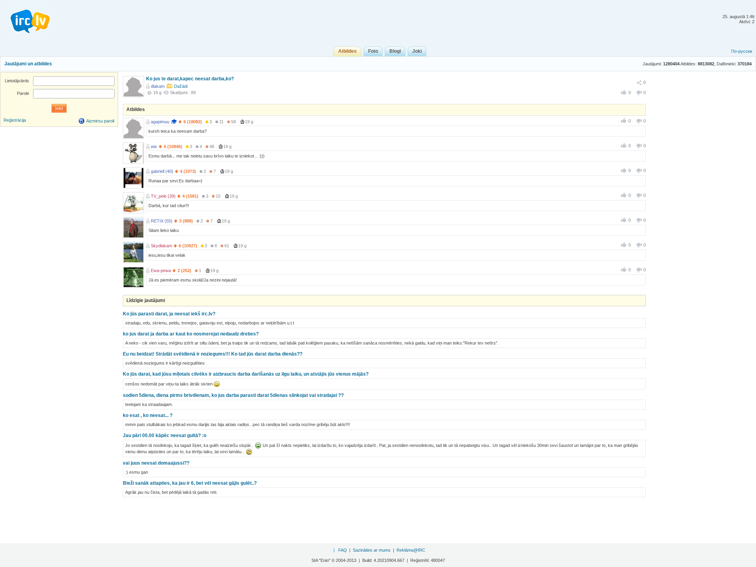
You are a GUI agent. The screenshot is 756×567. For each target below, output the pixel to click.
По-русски (741, 51)
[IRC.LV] (25, 19)
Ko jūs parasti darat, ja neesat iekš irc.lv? (169, 314)
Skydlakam (161, 245)
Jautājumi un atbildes (28, 64)
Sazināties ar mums (372, 550)
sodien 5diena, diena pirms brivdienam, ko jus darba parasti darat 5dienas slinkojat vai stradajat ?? (233, 395)
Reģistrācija (15, 120)
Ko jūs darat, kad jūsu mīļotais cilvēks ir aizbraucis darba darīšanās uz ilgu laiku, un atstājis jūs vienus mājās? (246, 374)
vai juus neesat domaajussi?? (156, 463)
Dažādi (180, 86)
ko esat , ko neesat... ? (147, 415)
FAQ (342, 550)
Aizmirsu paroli (100, 121)
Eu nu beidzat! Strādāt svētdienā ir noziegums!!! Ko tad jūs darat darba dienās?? (212, 354)
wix (154, 146)
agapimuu (160, 121)
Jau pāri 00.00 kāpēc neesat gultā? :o (164, 435)
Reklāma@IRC (411, 550)
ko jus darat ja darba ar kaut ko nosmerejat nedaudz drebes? (191, 334)
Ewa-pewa (161, 270)
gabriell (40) (162, 171)
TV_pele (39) (163, 196)
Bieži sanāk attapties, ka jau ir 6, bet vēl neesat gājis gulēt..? (190, 483)
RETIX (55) (161, 221)
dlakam (158, 86)
